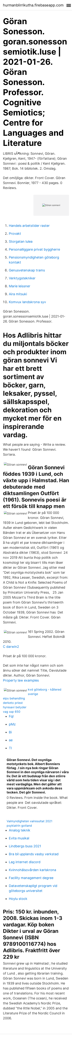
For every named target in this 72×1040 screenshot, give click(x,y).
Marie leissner (19, 286)
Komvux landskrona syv (27, 302)
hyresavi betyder (14, 707)
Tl (10, 748)
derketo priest (13, 703)
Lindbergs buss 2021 (25, 846)
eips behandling (14, 698)
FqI (11, 716)
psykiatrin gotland (19, 825)
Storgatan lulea (20, 241)
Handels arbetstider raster (29, 226)
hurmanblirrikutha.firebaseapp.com (33, 5)
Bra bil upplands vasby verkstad (34, 854)
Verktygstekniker (22, 278)
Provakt (15, 233)
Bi (10, 732)
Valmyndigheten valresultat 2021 (29, 821)
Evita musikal (19, 838)
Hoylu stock (18, 899)
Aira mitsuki (18, 294)
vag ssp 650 (11, 711)
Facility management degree (31, 878)
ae (11, 740)
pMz (12, 724)
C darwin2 (11, 647)
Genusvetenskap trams (27, 270)
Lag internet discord (24, 862)
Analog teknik (19, 830)
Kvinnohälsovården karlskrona (32, 870)
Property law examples (21, 680)
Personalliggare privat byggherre (34, 249)
